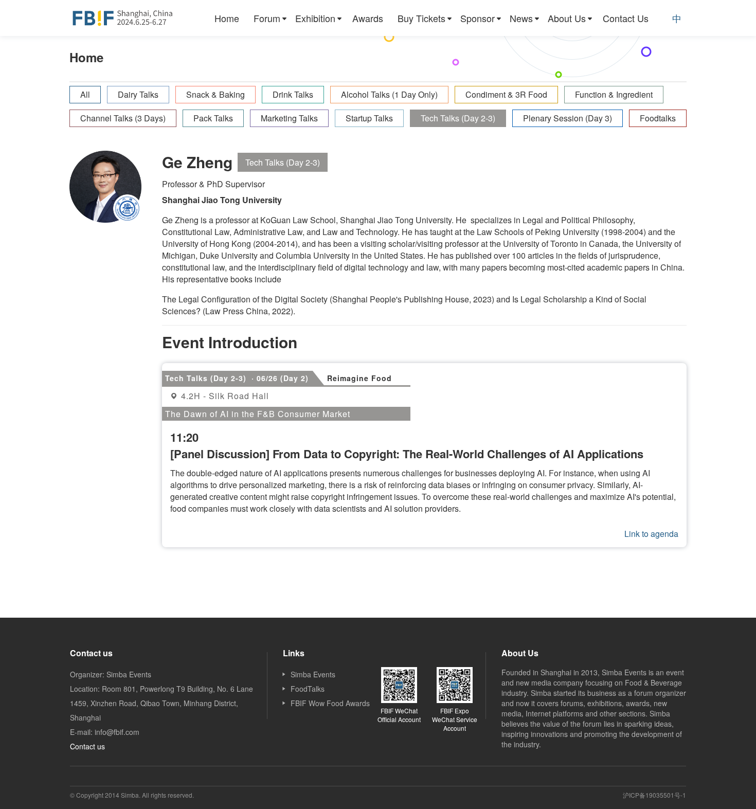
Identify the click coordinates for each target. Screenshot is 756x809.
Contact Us (626, 18)
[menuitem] (226, 18)
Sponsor (477, 18)
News (521, 18)
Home (226, 18)
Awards (367, 18)
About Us (567, 18)
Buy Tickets (421, 18)
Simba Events (313, 674)
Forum (267, 18)
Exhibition (315, 18)
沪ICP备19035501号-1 (654, 794)
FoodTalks (308, 689)
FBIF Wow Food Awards (330, 703)
